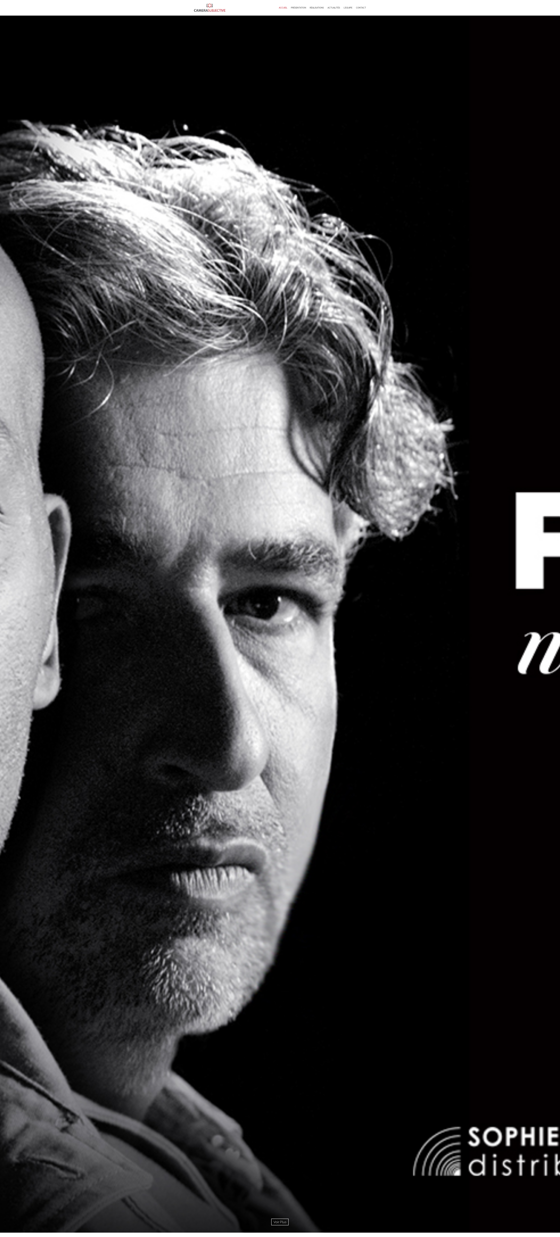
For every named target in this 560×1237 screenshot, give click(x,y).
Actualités (334, 8)
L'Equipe (348, 8)
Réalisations (317, 8)
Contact (361, 8)
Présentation (298, 8)
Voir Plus (279, 1222)
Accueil (283, 8)
